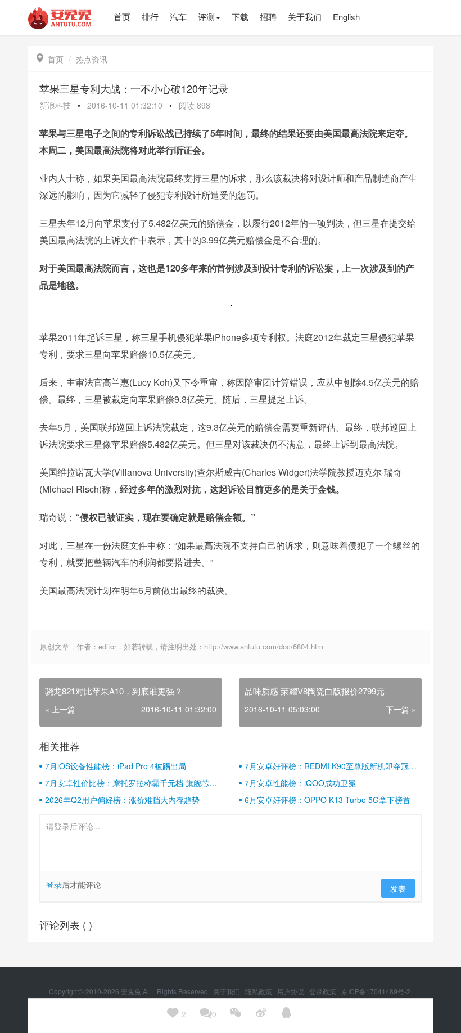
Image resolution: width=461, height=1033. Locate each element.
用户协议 (291, 991)
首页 (50, 59)
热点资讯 (91, 59)
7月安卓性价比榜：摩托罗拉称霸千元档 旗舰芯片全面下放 (131, 782)
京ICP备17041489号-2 (375, 991)
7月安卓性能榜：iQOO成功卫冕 (300, 782)
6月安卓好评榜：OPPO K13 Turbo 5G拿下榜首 (327, 799)
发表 (398, 888)
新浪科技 (55, 105)
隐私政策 (259, 991)
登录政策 (323, 991)
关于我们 (227, 991)
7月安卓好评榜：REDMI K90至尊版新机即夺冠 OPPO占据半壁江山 (327, 766)
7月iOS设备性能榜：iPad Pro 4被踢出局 (115, 766)
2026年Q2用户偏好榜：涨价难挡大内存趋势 (122, 799)
